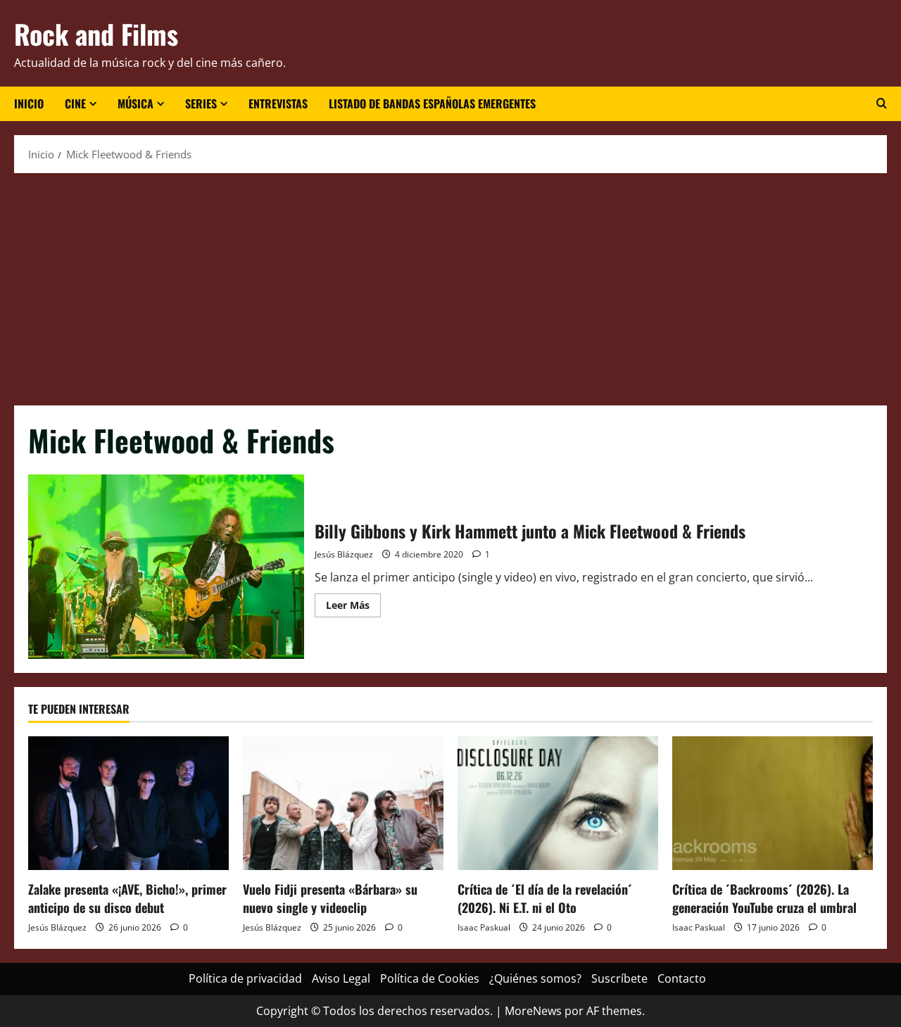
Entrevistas (278, 103)
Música (135, 103)
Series (201, 103)
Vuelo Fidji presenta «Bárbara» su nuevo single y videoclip (330, 898)
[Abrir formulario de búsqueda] (881, 103)
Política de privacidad (245, 978)
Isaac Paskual (484, 927)
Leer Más (353, 607)
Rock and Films (96, 33)
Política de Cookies (429, 978)
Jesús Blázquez (344, 554)
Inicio (29, 103)
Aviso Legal (341, 978)
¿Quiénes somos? (535, 978)
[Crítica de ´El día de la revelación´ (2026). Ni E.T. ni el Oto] (558, 803)
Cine (75, 103)
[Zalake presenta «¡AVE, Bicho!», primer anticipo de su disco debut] (128, 803)
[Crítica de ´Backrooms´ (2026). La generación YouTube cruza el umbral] (772, 803)
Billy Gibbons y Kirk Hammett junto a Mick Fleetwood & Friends (166, 566)
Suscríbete (619, 978)
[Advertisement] (450, 285)
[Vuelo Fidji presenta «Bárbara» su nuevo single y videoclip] (343, 803)
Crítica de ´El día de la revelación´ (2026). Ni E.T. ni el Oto (545, 898)
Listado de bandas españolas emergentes (432, 103)
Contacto (681, 978)
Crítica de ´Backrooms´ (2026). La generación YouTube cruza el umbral (764, 898)
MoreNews (533, 1011)
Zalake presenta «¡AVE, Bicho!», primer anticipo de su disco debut (127, 898)
